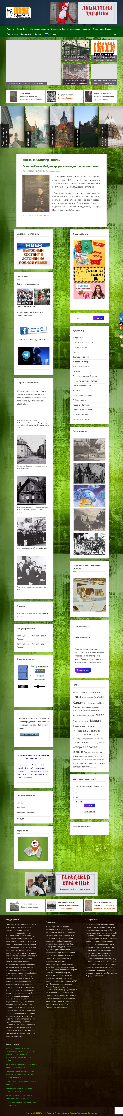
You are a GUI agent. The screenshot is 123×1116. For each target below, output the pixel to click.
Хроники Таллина (80, 414)
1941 (74, 693)
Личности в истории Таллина (37, 215)
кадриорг (79, 751)
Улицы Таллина (91, 730)
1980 (83, 693)
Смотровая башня (59, 29)
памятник (86, 756)
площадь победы (92, 759)
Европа (76, 352)
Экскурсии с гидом (81, 419)
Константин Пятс (96, 703)
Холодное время (78, 735)
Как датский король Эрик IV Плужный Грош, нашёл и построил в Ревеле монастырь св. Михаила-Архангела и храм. (26, 95)
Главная (10, 29)
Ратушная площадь (83, 715)
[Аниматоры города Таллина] (83, 13)
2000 (88, 693)
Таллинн (79, 726)
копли (88, 752)
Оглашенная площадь (80, 29)
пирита (83, 759)
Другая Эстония (80, 347)
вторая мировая (88, 739)
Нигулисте (84, 711)
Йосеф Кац (99, 697)
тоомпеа (86, 766)
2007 (93, 693)
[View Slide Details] (24, 297)
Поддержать (26, 34)
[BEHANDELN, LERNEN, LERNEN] (89, 450)
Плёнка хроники (80, 400)
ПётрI (96, 710)
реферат (83, 763)
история (101, 743)
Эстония (88, 734)
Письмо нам (12, 34)
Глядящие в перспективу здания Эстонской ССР (68, 903)
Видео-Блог (22, 29)
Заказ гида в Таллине (103, 29)
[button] (121, 315)
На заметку (61, 100)
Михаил (20, 803)
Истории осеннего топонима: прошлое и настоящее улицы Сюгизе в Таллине (106, 904)
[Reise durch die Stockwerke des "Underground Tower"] (89, 544)
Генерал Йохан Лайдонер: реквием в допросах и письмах (61, 166)
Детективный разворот (83, 342)
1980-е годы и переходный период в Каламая (32, 548)
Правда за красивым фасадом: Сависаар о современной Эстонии (66, 95)
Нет (76, 797)
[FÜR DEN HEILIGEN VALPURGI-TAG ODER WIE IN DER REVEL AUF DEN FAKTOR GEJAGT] (89, 474)
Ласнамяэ (78, 707)
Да (76, 792)
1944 (78, 692)
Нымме (91, 711)
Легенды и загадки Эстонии (85, 376)
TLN (40, 171)
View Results (89, 812)
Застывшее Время (81, 357)
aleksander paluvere (25, 812)
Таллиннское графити (82, 410)
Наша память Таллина (104, 98)
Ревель (100, 715)
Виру (97, 692)
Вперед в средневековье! (105, 95)
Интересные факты (81, 366)
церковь (93, 767)
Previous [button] (20, 296)
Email (83, 637)
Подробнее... (28, 778)
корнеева (21, 808)
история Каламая (85, 747)
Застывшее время (87, 697)
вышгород (94, 743)
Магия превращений (39, 29)
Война (77, 697)
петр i (94, 756)
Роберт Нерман (81, 721)
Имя (82, 626)
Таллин (95, 721)
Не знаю (78, 802)
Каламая (39, 34)
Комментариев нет (53, 171)
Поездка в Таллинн (81, 405)
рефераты (92, 763)
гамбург (20, 819)
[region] (33, 297)
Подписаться (83, 670)
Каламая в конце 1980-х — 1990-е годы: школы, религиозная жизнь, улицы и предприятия (20, 1074)
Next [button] (47, 296)
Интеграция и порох (81, 362)
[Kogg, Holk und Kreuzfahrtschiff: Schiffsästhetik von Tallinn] (89, 521)
